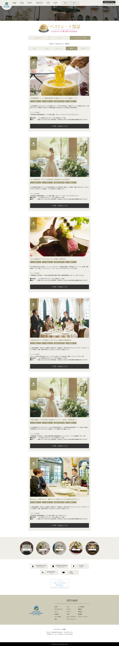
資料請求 (65, 3)
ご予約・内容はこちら (59, 126)
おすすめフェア (39, 38)
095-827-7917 (109, 2)
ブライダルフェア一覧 (80, 38)
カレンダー (59, 38)
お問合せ (74, 3)
